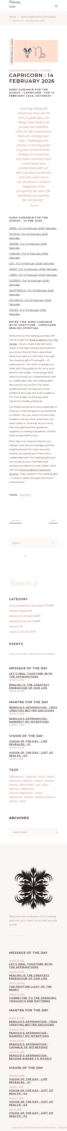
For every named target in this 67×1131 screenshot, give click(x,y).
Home (12, 16)
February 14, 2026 (11, 51)
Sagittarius (15, 796)
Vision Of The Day (19, 631)
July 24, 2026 (15, 1109)
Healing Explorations (21, 784)
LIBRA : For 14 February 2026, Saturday (33, 274)
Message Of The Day (20, 621)
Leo (38, 784)
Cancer (50, 776)
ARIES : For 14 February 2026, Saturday (33, 228)
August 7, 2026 (16, 758)
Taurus (13, 800)
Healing (49, 780)
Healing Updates (18, 610)
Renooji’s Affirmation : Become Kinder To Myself (30, 1057)
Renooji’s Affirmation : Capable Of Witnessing (28, 1046)
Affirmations (16, 776)
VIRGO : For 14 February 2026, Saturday (33, 269)
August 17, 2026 (16, 724)
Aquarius (31, 776)
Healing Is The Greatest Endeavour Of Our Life (29, 686)
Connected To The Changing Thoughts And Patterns (33, 999)
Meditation (27, 788)
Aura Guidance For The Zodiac (38, 16)
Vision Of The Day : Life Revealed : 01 (28, 743)
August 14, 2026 (16, 690)
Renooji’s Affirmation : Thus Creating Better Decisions (33, 709)
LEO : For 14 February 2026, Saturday (31, 263)
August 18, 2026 (16, 713)
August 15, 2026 (16, 679)
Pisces (38, 792)
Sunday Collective (45, 796)
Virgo (22, 800)
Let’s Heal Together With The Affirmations (31, 675)
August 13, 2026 (16, 982)
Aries (41, 776)
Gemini (38, 780)
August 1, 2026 (16, 1098)
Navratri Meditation (21, 792)
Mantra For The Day (20, 615)
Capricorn (25, 494)
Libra (45, 784)
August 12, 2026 (16, 994)
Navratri (14, 626)
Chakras (27, 780)
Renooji (47, 70)
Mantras (14, 788)
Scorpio (28, 796)
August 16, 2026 (16, 1040)
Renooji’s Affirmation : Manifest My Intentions (29, 720)
